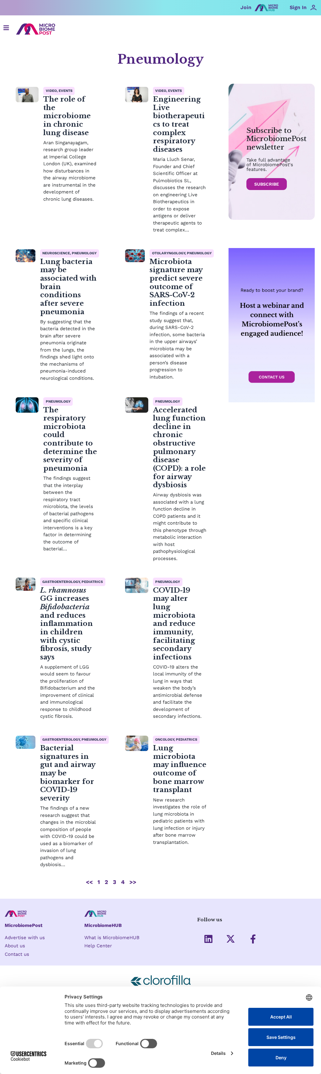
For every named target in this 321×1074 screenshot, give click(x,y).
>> (132, 882)
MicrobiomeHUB (103, 925)
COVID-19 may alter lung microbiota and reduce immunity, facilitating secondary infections (174, 623)
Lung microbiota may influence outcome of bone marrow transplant (179, 768)
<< (89, 882)
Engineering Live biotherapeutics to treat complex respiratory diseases (179, 124)
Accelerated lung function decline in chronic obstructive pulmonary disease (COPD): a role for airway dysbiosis (179, 447)
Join (245, 7)
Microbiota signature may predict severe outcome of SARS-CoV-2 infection (176, 282)
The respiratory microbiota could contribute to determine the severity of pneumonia (70, 439)
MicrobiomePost (24, 925)
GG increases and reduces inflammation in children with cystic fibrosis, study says (66, 623)
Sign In (298, 7)
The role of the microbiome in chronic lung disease (67, 116)
